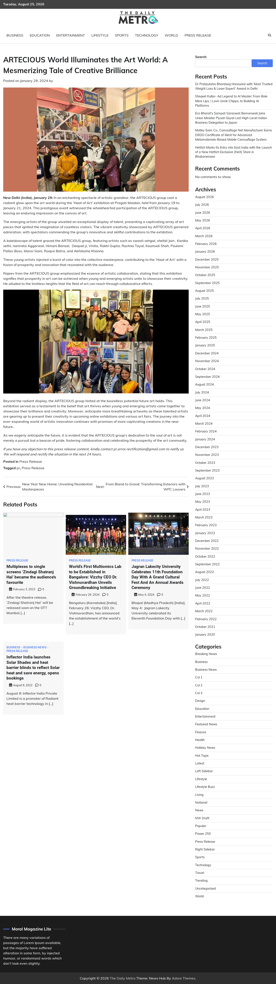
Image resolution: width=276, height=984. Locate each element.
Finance (200, 732)
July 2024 (202, 392)
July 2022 (202, 580)
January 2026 (205, 252)
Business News (34, 647)
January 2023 (205, 533)
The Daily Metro (122, 978)
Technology (146, 35)
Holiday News (205, 748)
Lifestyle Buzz (205, 787)
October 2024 (205, 369)
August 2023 (204, 478)
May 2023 (202, 502)
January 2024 (205, 439)
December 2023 (207, 447)
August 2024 (204, 384)
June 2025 (202, 306)
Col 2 (198, 685)
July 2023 (202, 486)
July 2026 (202, 205)
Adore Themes (183, 978)
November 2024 (207, 361)
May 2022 (202, 595)
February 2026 (206, 244)
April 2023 (202, 510)
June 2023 (202, 494)
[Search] (269, 35)
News (199, 810)
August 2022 (204, 572)
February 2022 (206, 619)
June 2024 (202, 400)
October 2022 (205, 556)
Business (14, 35)
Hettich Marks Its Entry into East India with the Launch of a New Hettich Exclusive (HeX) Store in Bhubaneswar (233, 152)
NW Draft (202, 818)
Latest (199, 763)
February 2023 (206, 525)
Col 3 (198, 693)
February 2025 (206, 338)
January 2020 (205, 635)
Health (200, 740)
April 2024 (202, 416)
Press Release (198, 35)
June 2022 (202, 588)
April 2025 (202, 322)
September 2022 (207, 564)
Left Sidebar (204, 771)
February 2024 (206, 431)
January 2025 (205, 345)
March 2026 (204, 236)
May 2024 (202, 408)
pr (18, 468)
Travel (199, 873)
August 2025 (204, 291)
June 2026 (202, 213)
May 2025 (202, 314)
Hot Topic (202, 756)
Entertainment (70, 35)
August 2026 (204, 197)
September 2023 (207, 470)
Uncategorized (205, 888)
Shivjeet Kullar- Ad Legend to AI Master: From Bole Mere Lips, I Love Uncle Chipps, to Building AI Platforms (231, 101)
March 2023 (204, 517)
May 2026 (202, 220)
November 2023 (207, 455)
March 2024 (204, 424)
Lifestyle (99, 35)
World (171, 35)
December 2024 (207, 353)
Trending (201, 881)
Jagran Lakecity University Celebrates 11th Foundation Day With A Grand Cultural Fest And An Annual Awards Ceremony (157, 577)
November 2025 (207, 267)
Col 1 (198, 677)
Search (201, 57)
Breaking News (206, 654)
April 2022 (202, 603)
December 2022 (207, 541)
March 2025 (204, 330)
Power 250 (203, 834)
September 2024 (207, 377)
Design (200, 701)
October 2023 (205, 463)
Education (40, 35)
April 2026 (202, 228)
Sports (122, 35)
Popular (200, 826)
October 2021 (205, 627)
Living (199, 795)
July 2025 (202, 298)
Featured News (206, 724)
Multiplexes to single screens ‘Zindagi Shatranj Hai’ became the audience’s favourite (31, 574)
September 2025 (207, 283)
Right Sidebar (205, 849)
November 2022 (207, 548)
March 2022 (204, 611)
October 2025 (205, 275)
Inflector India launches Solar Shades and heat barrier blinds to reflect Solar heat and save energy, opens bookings (33, 668)
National (201, 802)
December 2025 (207, 259)
